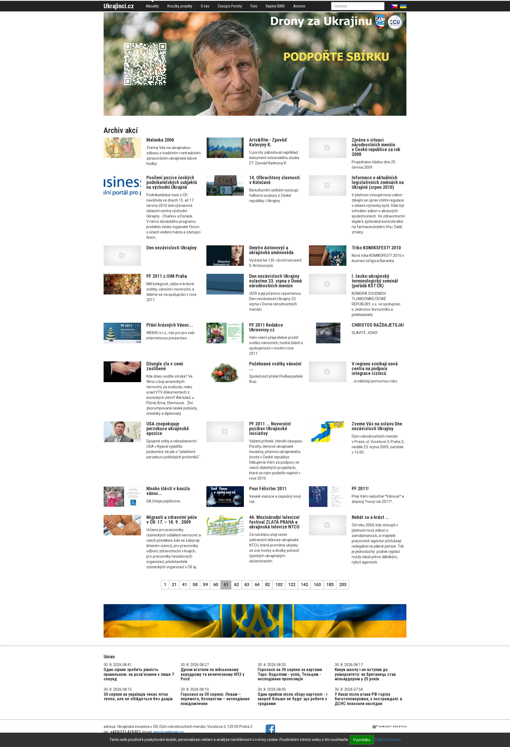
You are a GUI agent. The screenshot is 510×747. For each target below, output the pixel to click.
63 (246, 584)
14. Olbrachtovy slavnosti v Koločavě (274, 180)
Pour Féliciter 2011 (268, 488)
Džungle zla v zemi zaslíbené (164, 366)
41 (184, 584)
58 (195, 584)
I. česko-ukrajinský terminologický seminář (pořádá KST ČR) (375, 280)
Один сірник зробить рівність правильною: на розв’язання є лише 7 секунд (139, 674)
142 (304, 584)
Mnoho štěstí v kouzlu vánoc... (168, 491)
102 (279, 584)
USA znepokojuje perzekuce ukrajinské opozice (167, 428)
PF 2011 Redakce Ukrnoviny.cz (266, 327)
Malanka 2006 (160, 140)
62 (236, 584)
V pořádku (361, 740)
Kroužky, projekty (179, 6)
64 (257, 584)
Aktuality (152, 6)
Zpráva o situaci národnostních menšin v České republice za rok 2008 (376, 147)
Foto (253, 6)
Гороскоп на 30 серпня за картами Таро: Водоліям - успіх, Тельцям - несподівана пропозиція (290, 674)
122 (291, 584)
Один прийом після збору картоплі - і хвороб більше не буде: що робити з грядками (292, 699)
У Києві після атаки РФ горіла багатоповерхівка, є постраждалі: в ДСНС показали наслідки (368, 699)
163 (317, 584)
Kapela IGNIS (275, 6)
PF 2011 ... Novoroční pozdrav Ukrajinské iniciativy (270, 428)
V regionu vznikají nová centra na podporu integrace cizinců (375, 368)
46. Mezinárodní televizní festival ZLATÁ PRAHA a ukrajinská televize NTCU (274, 522)
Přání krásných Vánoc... (169, 325)
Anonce (299, 6)
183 (330, 584)
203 (342, 584)
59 (205, 584)
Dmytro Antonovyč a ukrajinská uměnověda (271, 250)
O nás (205, 6)
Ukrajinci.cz (119, 6)
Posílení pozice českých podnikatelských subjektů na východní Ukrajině (171, 182)
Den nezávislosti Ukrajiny (171, 247)
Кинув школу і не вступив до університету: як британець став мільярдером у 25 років (365, 674)
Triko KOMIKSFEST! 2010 (376, 247)
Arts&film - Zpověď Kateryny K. (268, 142)
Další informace (388, 739)
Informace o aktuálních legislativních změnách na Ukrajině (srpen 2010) (378, 182)
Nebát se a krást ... (370, 517)
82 (267, 584)
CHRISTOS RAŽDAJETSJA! (378, 325)
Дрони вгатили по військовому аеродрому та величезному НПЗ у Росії (212, 674)
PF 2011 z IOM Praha (166, 276)
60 (215, 584)
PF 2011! (360, 488)
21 (174, 584)
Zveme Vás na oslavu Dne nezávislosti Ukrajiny (377, 426)
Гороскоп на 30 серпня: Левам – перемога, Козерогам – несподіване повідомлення (215, 699)
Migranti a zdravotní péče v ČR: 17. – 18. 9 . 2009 (171, 519)
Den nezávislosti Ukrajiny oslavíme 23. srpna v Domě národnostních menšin (275, 280)
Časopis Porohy (230, 6)
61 (226, 584)
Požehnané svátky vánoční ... (275, 366)
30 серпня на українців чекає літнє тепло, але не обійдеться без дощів (138, 697)
